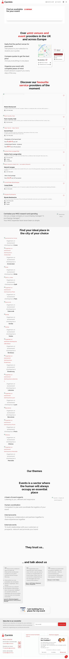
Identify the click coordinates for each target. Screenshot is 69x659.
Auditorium (14, 21)
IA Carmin (59, 1)
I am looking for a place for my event (36, 610)
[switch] (9, 21)
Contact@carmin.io (8, 652)
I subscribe (62, 624)
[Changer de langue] (63, 2)
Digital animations (16, 21)
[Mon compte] (66, 2)
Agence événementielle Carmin (33, 635)
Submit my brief (50, 1)
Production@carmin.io (9, 648)
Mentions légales (54, 634)
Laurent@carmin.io (8, 643)
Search (13, 21)
